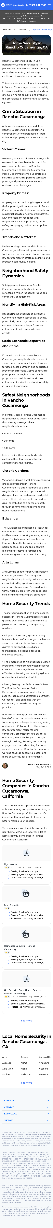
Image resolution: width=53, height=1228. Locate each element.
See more (26, 1020)
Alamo (24, 1062)
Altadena (43, 1068)
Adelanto (25, 1057)
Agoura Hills (45, 1057)
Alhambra (44, 1062)
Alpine (24, 1068)
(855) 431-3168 (37, 5)
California (22, 29)
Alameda (6, 1062)
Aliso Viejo (7, 1068)
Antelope (43, 1074)
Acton (5, 1057)
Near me (7, 29)
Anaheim (6, 1074)
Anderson (25, 1074)
